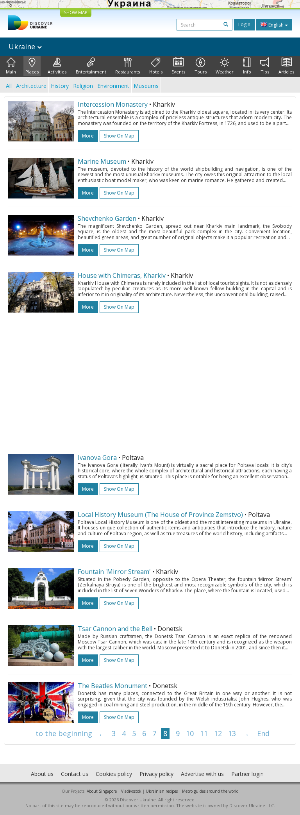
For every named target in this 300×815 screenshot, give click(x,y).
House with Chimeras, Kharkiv (122, 275)
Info (247, 72)
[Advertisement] (150, 375)
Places (32, 72)
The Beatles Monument (112, 685)
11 (204, 733)
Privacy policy (156, 773)
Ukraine (23, 46)
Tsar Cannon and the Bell (115, 628)
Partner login (247, 773)
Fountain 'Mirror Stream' (114, 571)
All (9, 85)
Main (11, 72)
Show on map (119, 135)
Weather (225, 72)
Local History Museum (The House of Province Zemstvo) (160, 514)
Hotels (155, 72)
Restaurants (127, 72)
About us (42, 773)
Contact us (74, 773)
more (88, 135)
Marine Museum (102, 161)
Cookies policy (114, 773)
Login (244, 24)
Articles (286, 72)
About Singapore (102, 791)
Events (178, 72)
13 (232, 733)
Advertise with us (202, 773)
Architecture (31, 85)
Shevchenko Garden (107, 218)
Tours (201, 72)
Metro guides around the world (210, 791)
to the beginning (64, 733)
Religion (83, 85)
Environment (113, 85)
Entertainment (91, 72)
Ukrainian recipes (162, 791)
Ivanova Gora (97, 457)
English (276, 24)
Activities (57, 72)
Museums (146, 85)
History (60, 85)
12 (218, 733)
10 (190, 733)
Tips (265, 72)
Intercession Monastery (113, 104)
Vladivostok (131, 791)
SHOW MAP (76, 12)
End (263, 733)
